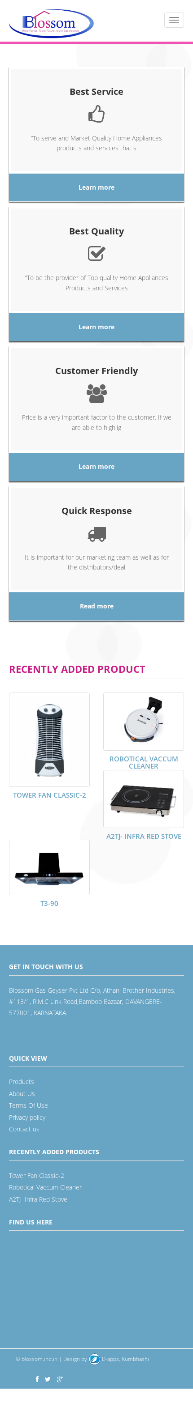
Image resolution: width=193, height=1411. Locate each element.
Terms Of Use (28, 1105)
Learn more (96, 187)
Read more (97, 606)
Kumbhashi (125, 1359)
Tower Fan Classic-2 (49, 794)
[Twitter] (48, 1379)
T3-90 (49, 903)
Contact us (24, 1129)
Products (21, 1081)
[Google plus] (60, 1379)
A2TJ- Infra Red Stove (143, 836)
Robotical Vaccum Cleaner (144, 762)
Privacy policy (27, 1117)
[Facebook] (37, 1379)
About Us (22, 1093)
